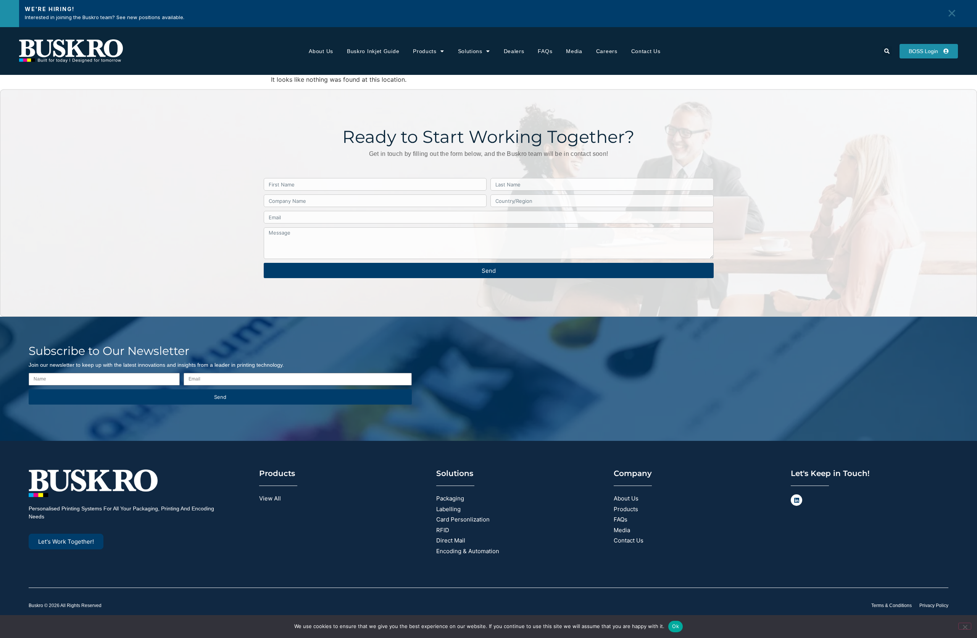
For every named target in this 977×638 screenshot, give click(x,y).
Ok (675, 626)
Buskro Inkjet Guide (373, 51)
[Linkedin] (796, 500)
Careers (606, 51)
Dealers (514, 51)
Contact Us (646, 51)
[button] (887, 51)
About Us (321, 51)
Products (425, 51)
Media (574, 51)
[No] (964, 626)
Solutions (470, 51)
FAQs (545, 51)
